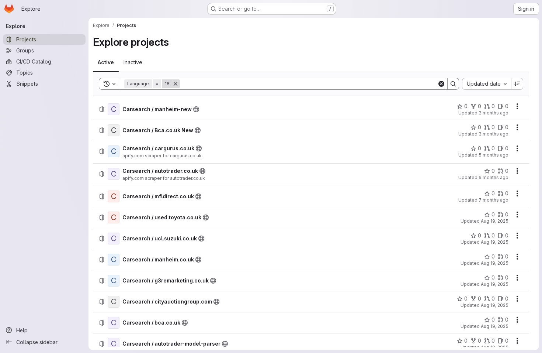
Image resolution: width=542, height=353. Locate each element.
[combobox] (486, 84)
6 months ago (493, 177)
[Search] (453, 84)
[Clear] (441, 83)
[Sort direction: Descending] (517, 84)
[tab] (106, 62)
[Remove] (175, 83)
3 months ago (493, 113)
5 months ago (493, 155)
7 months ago (493, 200)
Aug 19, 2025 (494, 221)
